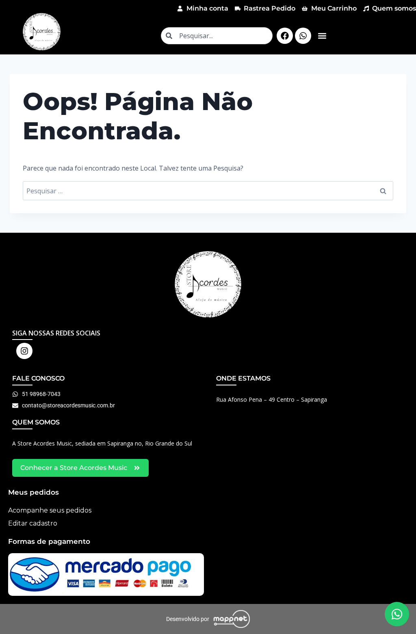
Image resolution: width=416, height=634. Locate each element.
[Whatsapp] (303, 36)
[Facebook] (285, 36)
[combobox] (217, 35)
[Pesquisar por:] (208, 190)
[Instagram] (24, 351)
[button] (322, 36)
